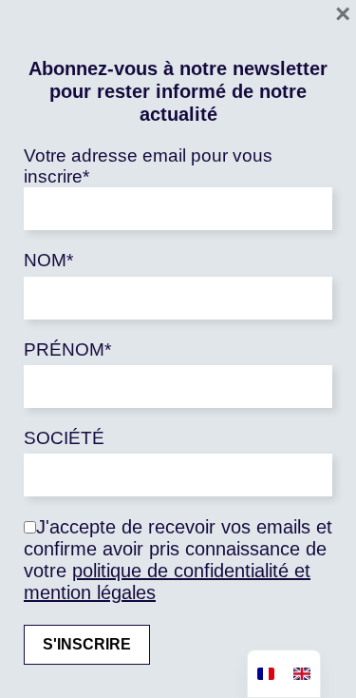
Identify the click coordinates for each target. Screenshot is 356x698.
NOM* (48, 260)
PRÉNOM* (67, 349)
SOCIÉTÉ (64, 438)
